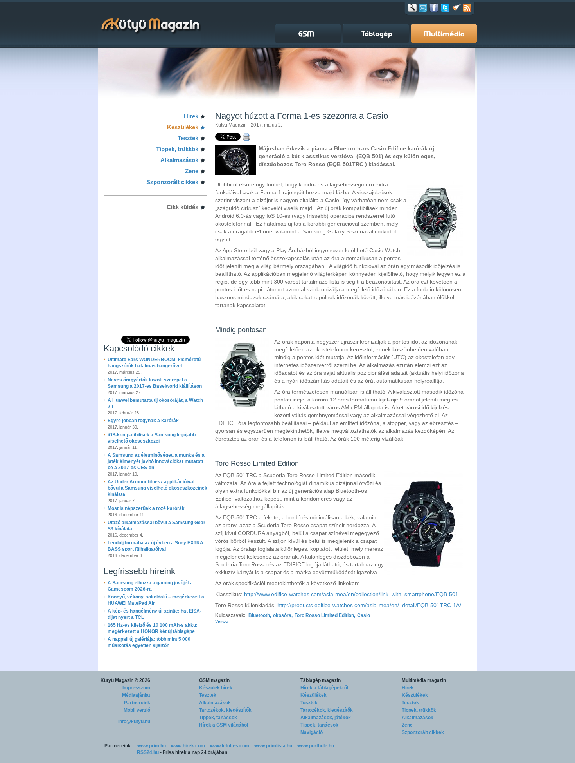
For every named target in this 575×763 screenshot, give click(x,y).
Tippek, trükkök (177, 149)
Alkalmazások (179, 160)
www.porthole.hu (315, 746)
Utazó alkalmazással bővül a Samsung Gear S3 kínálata (156, 526)
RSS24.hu (148, 752)
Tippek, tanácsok (218, 717)
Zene (191, 171)
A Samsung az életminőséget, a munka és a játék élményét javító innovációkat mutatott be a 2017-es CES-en (156, 461)
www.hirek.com (188, 746)
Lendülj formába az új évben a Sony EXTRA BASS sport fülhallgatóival (155, 546)
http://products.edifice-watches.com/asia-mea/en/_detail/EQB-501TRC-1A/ (369, 605)
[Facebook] (433, 7)
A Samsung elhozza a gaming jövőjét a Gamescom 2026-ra (150, 586)
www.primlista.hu (273, 746)
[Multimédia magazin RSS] (467, 7)
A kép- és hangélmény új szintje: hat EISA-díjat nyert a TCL (154, 614)
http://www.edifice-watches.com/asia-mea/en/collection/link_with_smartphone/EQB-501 (351, 594)
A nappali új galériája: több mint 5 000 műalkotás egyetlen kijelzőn (149, 642)
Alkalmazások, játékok (325, 717)
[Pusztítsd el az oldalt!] (456, 7)
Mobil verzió (137, 710)
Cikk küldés (182, 207)
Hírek (191, 116)
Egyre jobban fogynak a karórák (143, 420)
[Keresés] (412, 7)
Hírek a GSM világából (223, 725)
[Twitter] (445, 7)
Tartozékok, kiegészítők (225, 710)
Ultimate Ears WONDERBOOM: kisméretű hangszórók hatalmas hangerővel (154, 363)
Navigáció (311, 732)
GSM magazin (214, 680)
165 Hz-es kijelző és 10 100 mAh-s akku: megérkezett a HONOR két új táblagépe (153, 628)
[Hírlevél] (423, 7)
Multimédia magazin (424, 680)
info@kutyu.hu (134, 721)
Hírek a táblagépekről (324, 688)
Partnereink (137, 702)
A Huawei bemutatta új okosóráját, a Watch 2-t (155, 403)
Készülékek (182, 127)
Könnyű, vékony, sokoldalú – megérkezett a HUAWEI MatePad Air (156, 600)
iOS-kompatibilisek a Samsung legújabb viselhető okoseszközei (152, 438)
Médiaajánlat (136, 695)
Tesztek (188, 138)
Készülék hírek (215, 688)
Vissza (221, 621)
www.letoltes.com (229, 746)
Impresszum (136, 688)
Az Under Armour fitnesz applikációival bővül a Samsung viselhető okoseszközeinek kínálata (157, 488)
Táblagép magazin (320, 680)
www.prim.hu (151, 746)
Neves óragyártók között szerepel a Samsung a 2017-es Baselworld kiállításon (155, 383)
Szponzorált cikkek (172, 182)
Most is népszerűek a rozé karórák (146, 508)
